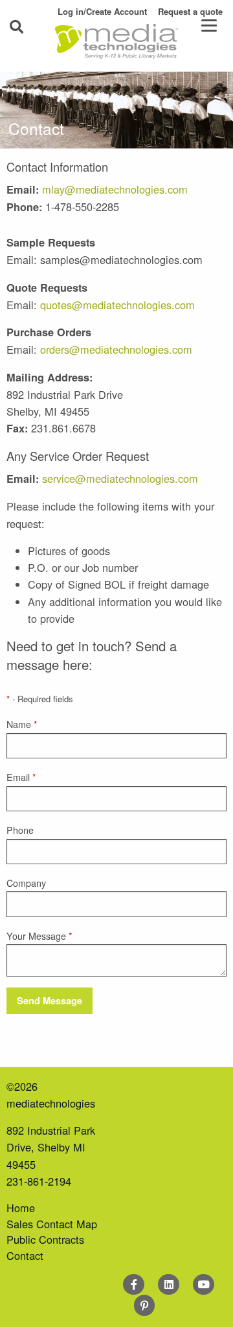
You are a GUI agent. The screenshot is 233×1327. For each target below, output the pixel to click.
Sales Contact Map (51, 1223)
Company (26, 882)
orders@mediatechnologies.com (116, 349)
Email (21, 777)
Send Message (49, 1000)
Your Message (39, 935)
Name (22, 724)
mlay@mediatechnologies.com (115, 189)
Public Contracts (45, 1239)
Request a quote (190, 11)
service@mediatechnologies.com (120, 478)
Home (20, 1207)
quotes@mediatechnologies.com (117, 304)
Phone (20, 830)
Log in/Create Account (102, 11)
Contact (24, 1255)
